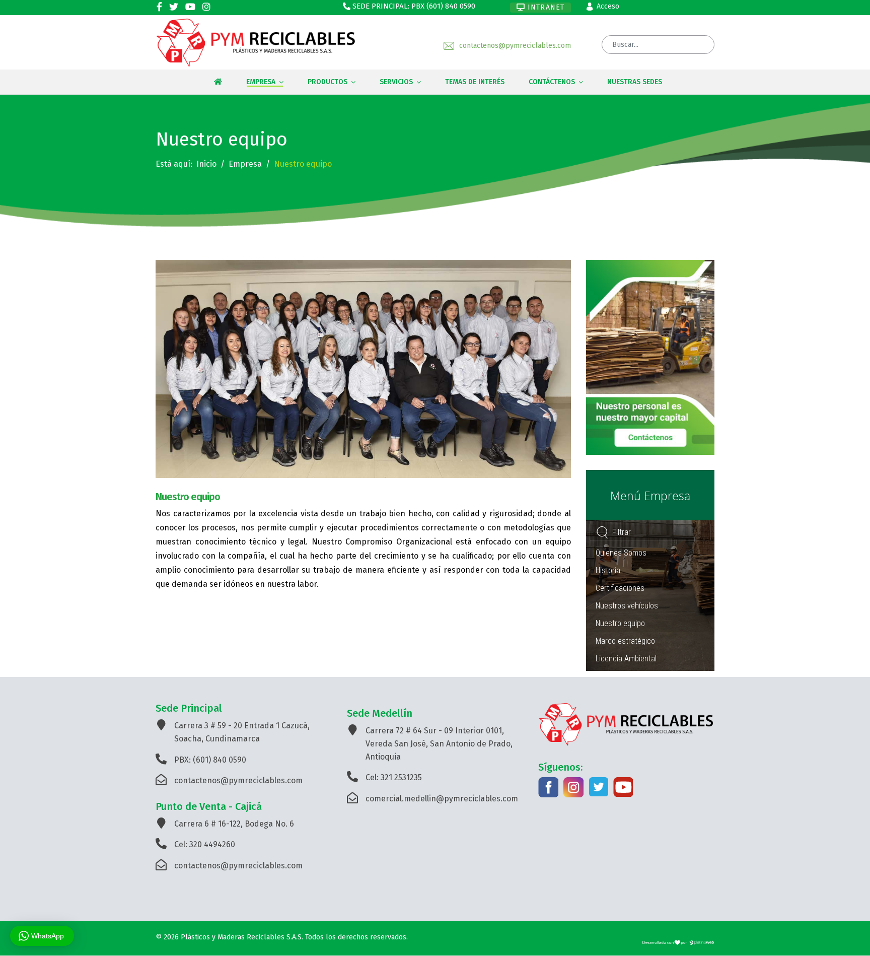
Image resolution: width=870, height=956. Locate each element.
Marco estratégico (625, 641)
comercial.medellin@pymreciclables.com (442, 798)
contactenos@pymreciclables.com (515, 45)
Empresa (260, 82)
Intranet (544, 7)
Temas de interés (474, 82)
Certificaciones (620, 588)
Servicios (396, 82)
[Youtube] (190, 7)
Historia (608, 570)
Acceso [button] (608, 6)
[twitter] (173, 7)
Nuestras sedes (634, 82)
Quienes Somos (621, 553)
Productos (327, 82)
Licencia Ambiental (626, 658)
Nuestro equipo (620, 623)
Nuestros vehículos (627, 605)
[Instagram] (206, 7)
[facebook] (159, 7)
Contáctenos (552, 82)
